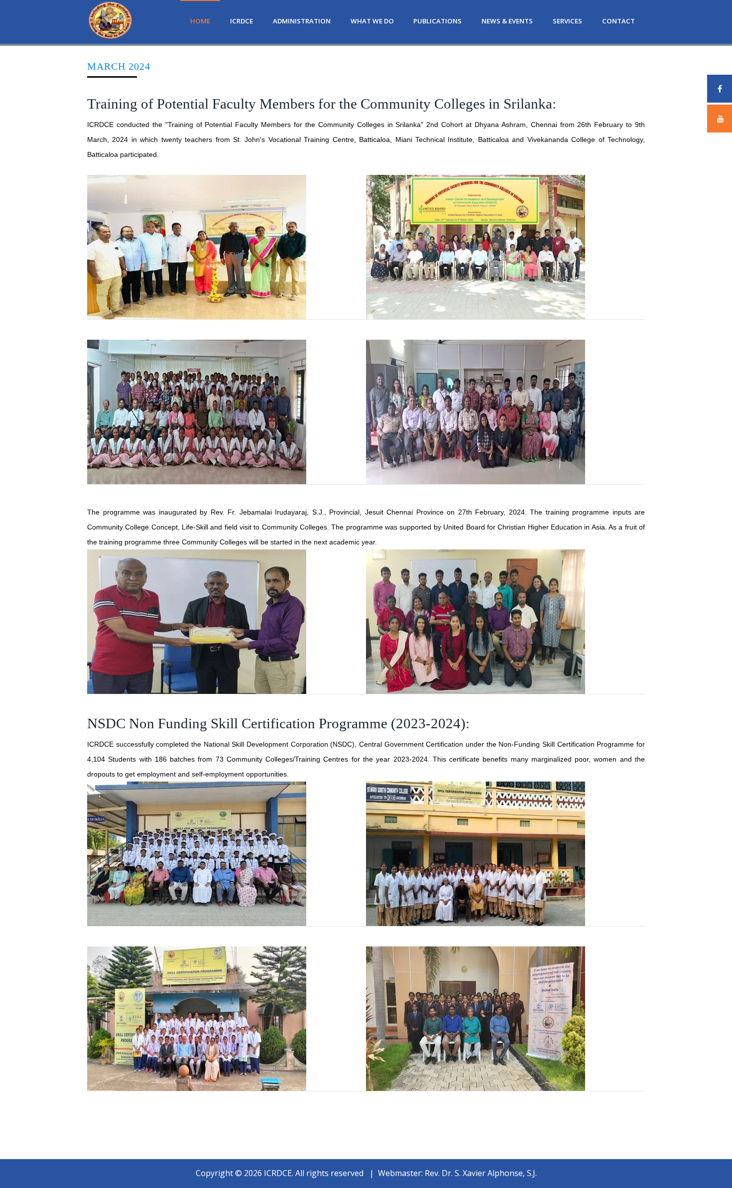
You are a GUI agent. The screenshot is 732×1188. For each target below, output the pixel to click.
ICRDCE (241, 20)
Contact (618, 20)
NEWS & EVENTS (507, 20)
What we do (372, 20)
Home (200, 20)
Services (567, 20)
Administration (302, 20)
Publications (437, 20)
